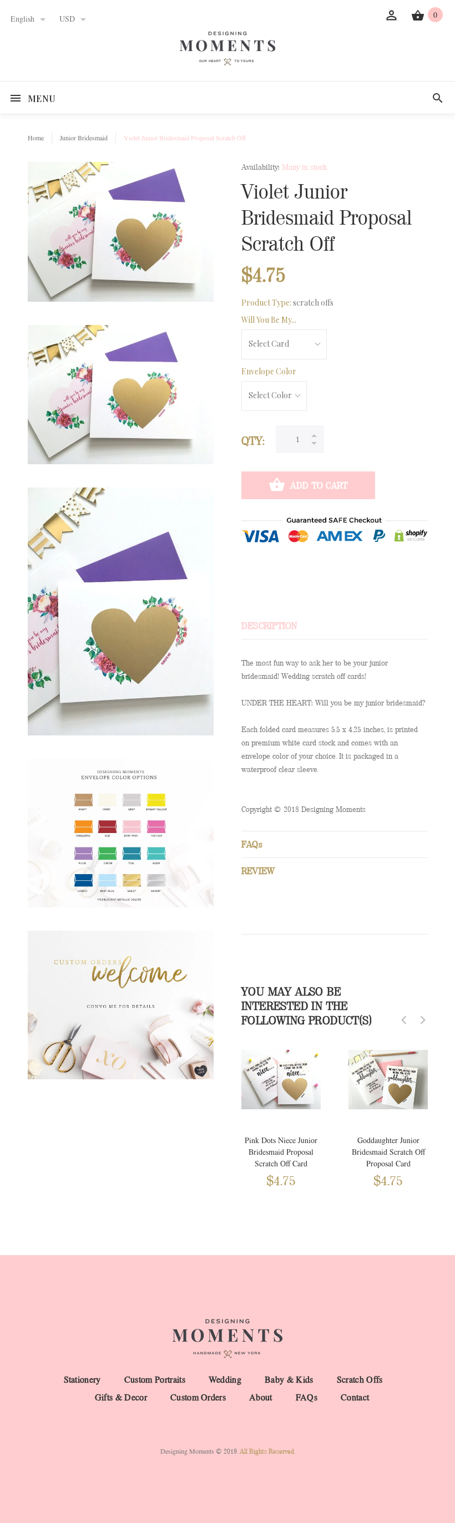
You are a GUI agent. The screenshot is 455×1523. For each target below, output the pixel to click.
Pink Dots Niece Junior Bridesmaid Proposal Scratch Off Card (281, 1152)
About (260, 1397)
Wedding (225, 1380)
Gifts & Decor (121, 1397)
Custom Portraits (154, 1380)
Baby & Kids (289, 1380)
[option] (281, 1114)
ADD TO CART (318, 485)
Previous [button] (404, 1020)
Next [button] (423, 1020)
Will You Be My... (268, 319)
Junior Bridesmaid (84, 138)
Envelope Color (268, 371)
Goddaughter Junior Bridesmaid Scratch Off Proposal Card (388, 1152)
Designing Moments (187, 1451)
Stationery (82, 1380)
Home (36, 138)
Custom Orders (198, 1397)
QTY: (253, 441)
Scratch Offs (360, 1380)
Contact (355, 1397)
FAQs (306, 1397)
